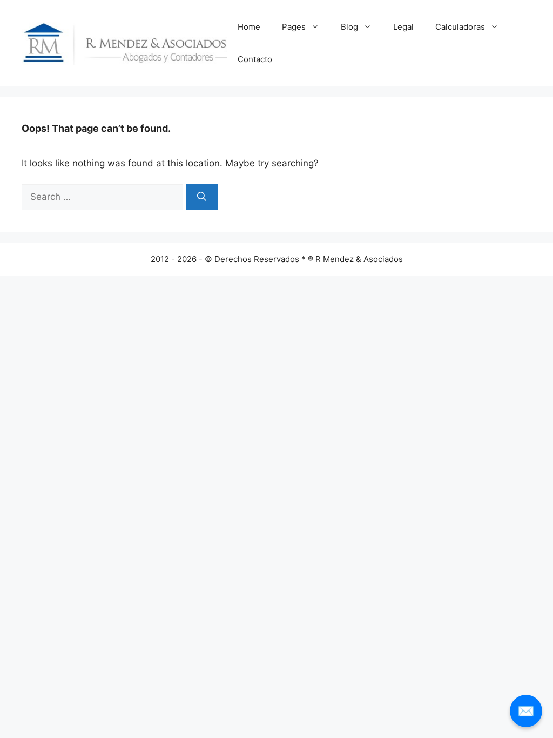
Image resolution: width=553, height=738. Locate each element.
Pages (294, 27)
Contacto (255, 59)
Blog (349, 27)
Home (249, 27)
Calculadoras (460, 27)
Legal (403, 27)
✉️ (526, 710)
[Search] (202, 197)
